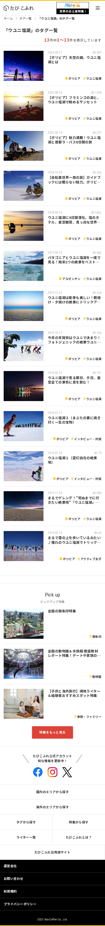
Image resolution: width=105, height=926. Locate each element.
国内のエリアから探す (52, 791)
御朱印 (96, 636)
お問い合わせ (13, 878)
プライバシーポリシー (20, 904)
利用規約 (10, 891)
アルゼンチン (71, 279)
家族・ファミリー (89, 716)
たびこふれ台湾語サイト (52, 852)
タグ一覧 (25, 18)
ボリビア (74, 78)
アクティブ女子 (91, 559)
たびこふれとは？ (79, 837)
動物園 (96, 676)
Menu (97, 8)
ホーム (8, 18)
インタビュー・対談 (87, 439)
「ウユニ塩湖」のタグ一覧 (56, 18)
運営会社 (10, 865)
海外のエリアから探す (52, 807)
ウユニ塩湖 (93, 78)
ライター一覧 (26, 837)
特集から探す (79, 822)
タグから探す (26, 822)
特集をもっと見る (52, 732)
